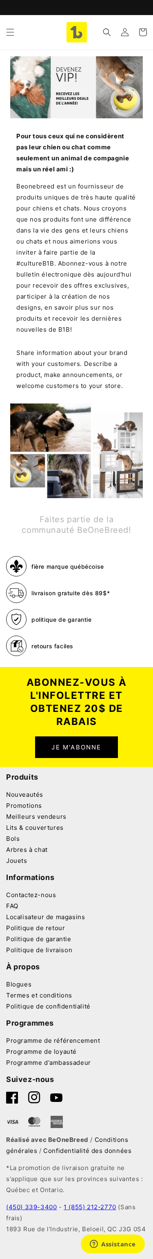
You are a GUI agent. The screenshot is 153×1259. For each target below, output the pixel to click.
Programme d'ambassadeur (48, 1062)
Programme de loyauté (41, 1051)
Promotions (24, 805)
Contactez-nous (31, 895)
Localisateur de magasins (45, 917)
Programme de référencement (53, 1040)
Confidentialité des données (87, 1151)
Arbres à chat (27, 849)
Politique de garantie (38, 939)
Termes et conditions (39, 995)
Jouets (16, 860)
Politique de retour (35, 928)
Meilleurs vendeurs (36, 816)
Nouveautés (24, 794)
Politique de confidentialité (48, 1006)
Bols (13, 838)
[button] (10, 32)
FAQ (12, 906)
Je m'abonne (76, 747)
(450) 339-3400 (31, 1207)
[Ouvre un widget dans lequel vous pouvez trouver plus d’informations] (113, 1245)
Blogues (18, 984)
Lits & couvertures (35, 827)
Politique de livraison (39, 950)
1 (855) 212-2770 (90, 1207)
